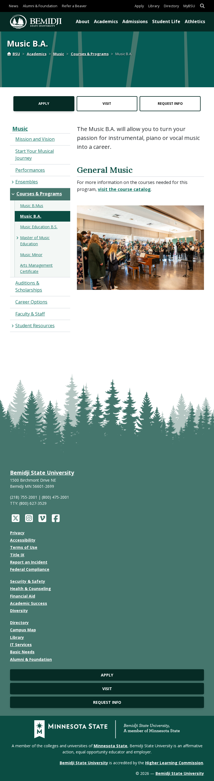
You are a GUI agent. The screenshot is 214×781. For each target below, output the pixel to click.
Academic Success (28, 603)
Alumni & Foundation (40, 5)
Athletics (195, 21)
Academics (106, 21)
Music (58, 53)
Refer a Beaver (74, 5)
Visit (107, 103)
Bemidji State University (42, 472)
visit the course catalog (124, 189)
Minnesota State (110, 745)
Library (153, 5)
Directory (171, 5)
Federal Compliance (29, 569)
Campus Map (23, 629)
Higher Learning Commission (174, 762)
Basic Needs (22, 651)
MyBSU (189, 5)
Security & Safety (27, 581)
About (82, 21)
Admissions (135, 21)
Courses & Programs (90, 53)
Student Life (166, 21)
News (13, 5)
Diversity (19, 610)
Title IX (17, 554)
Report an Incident (28, 562)
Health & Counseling (30, 588)
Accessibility (22, 540)
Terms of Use (23, 547)
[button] (202, 6)
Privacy (17, 532)
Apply (139, 5)
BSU (16, 53)
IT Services (21, 644)
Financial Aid (22, 596)
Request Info (170, 103)
